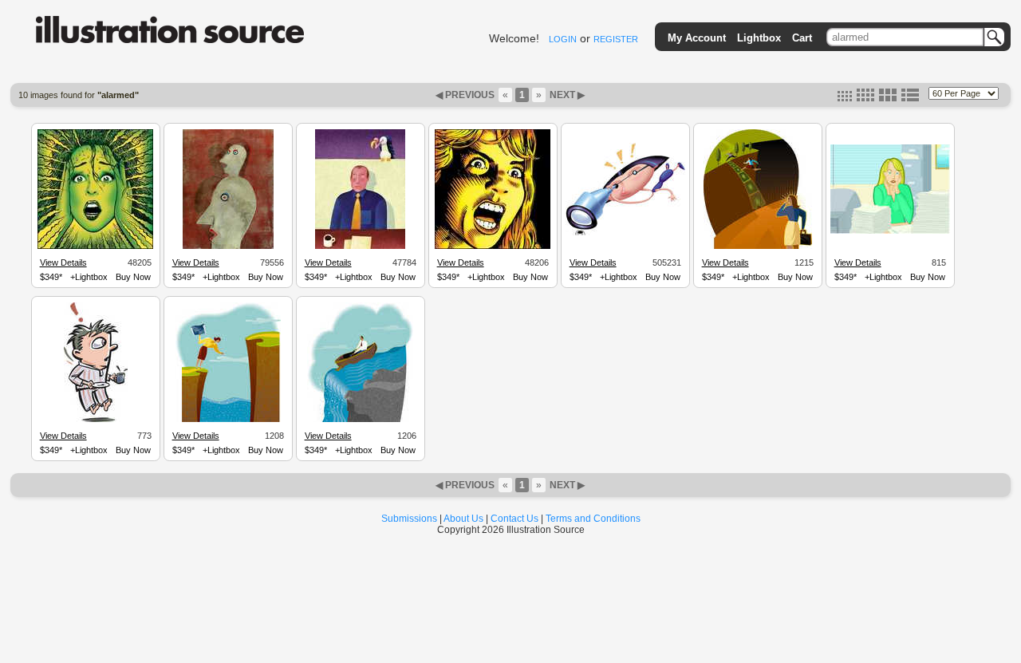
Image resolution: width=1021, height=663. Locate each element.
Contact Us (514, 518)
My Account (697, 38)
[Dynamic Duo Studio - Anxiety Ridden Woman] (95, 247)
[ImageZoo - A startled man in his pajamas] (96, 420)
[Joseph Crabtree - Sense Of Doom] (360, 247)
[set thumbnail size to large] (888, 98)
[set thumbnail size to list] (910, 98)
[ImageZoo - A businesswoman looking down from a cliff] (228, 420)
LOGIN (563, 39)
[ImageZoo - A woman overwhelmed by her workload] (890, 231)
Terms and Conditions (593, 518)
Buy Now (133, 277)
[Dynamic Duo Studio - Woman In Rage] (492, 247)
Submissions (409, 518)
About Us (463, 518)
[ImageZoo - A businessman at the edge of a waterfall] (360, 420)
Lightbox (759, 38)
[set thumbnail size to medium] (865, 98)
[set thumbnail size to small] (845, 98)
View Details (63, 262)
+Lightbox (89, 277)
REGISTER (615, 39)
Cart (802, 38)
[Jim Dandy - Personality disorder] (228, 247)
